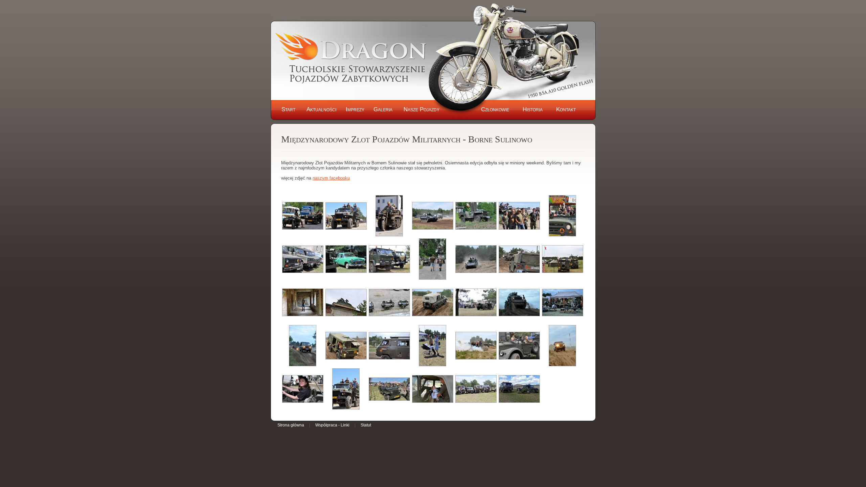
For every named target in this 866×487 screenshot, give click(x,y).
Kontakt (566, 109)
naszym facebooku (331, 178)
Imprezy (355, 109)
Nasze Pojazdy (421, 109)
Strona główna (290, 425)
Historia (533, 109)
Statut (366, 425)
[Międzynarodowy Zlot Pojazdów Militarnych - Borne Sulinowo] (302, 215)
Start (288, 109)
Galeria (382, 109)
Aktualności (321, 109)
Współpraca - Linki (332, 425)
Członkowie (495, 109)
